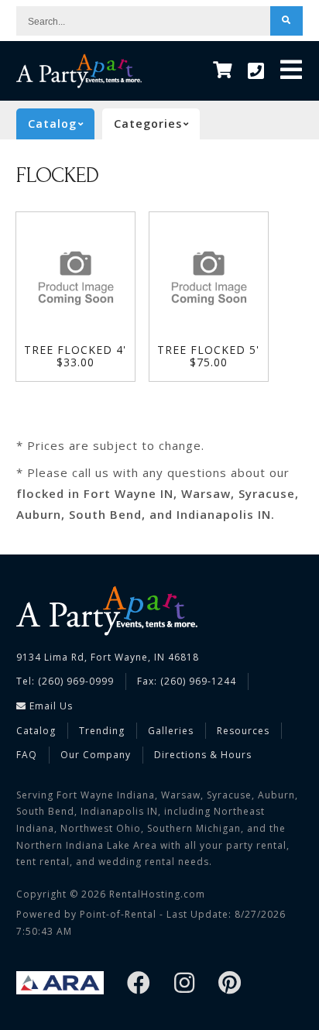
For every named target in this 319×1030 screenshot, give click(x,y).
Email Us (49, 705)
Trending (102, 730)
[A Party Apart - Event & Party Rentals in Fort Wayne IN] (79, 70)
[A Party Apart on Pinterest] (230, 984)
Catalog (36, 730)
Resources (243, 730)
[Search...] (286, 21)
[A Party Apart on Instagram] (184, 984)
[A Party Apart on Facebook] (139, 984)
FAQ (26, 754)
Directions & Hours (203, 754)
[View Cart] (222, 71)
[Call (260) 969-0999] (256, 71)
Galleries (171, 730)
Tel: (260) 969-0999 (65, 681)
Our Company (95, 754)
